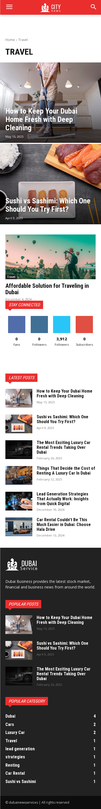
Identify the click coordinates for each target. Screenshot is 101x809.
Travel (11, 277)
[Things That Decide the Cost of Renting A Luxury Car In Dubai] (18, 475)
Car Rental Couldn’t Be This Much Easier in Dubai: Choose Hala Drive (64, 524)
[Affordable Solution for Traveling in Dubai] (50, 256)
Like (16, 318)
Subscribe (84, 318)
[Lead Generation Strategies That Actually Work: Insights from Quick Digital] (18, 501)
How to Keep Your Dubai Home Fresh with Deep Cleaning (64, 393)
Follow (39, 318)
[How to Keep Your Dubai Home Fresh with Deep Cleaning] (50, 102)
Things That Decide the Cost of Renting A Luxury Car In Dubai (66, 471)
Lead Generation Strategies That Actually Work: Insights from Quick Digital (63, 498)
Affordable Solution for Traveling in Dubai (47, 289)
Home (10, 40)
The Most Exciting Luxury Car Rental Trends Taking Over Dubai (63, 447)
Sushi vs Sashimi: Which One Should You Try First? (62, 419)
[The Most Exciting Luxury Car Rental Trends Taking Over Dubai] (18, 449)
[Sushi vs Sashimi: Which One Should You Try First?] (50, 184)
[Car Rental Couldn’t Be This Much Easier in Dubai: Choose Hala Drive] (18, 526)
